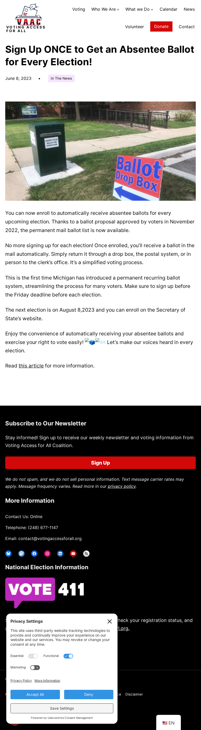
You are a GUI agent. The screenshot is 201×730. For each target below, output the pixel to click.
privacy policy (122, 486)
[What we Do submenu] (152, 9)
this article (31, 366)
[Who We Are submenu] (118, 9)
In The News (61, 78)
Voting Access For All (26, 29)
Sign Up (100, 463)
